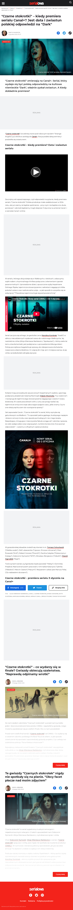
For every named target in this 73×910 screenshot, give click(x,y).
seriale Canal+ (36, 596)
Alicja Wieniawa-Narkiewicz (19, 593)
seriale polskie (47, 596)
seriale (27, 596)
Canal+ (34, 137)
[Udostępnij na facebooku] (58, 33)
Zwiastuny (19, 8)
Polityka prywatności (45, 901)
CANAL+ (31, 593)
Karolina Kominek (49, 335)
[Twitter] (36, 895)
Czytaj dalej (60, 765)
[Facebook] (31, 895)
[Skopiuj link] (70, 33)
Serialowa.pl (4, 8)
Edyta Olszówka (47, 396)
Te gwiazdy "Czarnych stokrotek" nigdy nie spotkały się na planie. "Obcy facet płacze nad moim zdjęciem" (34, 777)
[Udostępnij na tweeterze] (64, 33)
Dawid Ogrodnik (52, 593)
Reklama (31, 901)
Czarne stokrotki (12, 134)
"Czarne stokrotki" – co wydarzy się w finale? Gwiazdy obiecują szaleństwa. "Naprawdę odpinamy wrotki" (33, 670)
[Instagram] (42, 895)
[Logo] (36, 889)
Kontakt (23, 901)
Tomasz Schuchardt (55, 547)
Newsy (12, 8)
